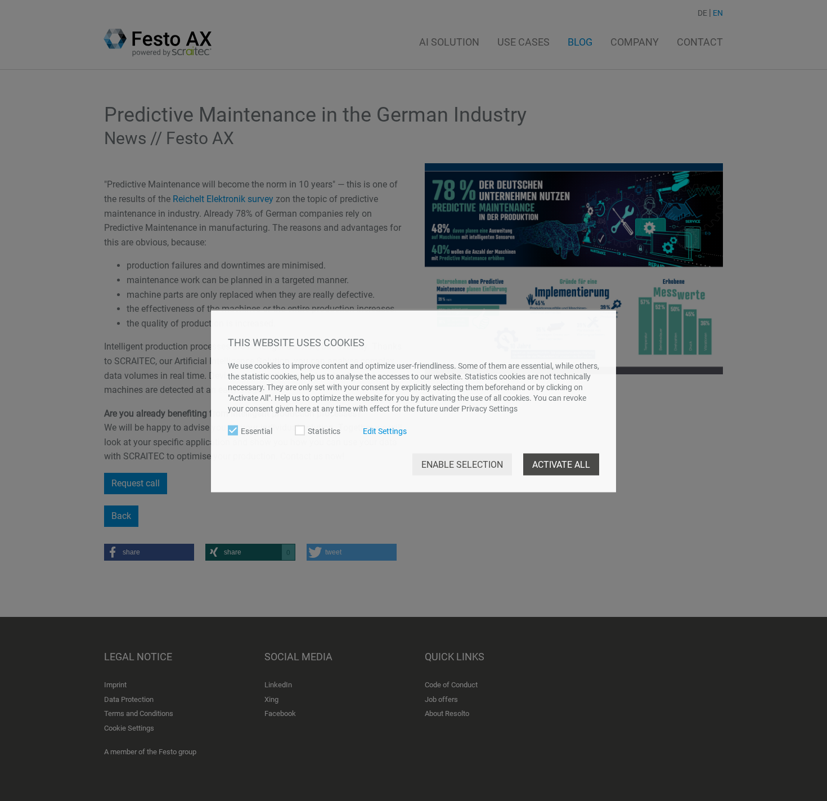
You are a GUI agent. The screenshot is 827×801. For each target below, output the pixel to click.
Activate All (561, 464)
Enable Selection (462, 464)
